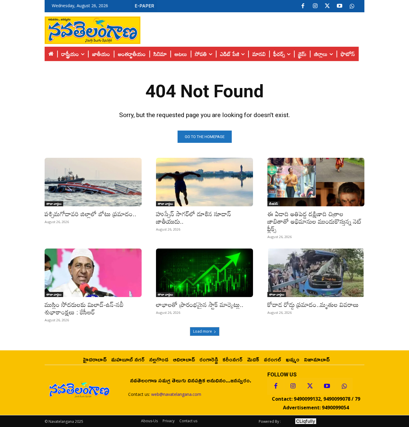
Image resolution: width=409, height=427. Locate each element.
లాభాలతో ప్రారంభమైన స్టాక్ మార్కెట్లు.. (199, 304)
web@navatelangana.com (176, 394)
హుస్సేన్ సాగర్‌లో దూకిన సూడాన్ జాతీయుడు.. (193, 218)
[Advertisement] (252, 28)
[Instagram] (315, 6)
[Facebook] (302, 6)
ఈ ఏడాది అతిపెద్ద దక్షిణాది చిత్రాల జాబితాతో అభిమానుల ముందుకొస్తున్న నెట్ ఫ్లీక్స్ (314, 221)
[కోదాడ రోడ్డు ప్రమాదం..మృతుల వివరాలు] (315, 273)
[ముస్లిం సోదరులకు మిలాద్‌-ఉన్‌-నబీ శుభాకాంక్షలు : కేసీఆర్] (93, 273)
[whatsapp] (351, 6)
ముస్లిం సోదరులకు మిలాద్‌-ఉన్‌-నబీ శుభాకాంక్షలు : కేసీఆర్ (84, 308)
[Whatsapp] (344, 386)
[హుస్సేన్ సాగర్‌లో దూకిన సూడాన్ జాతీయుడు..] (204, 182)
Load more (202, 331)
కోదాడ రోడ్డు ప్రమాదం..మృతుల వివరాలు (313, 304)
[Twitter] (327, 6)
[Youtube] (339, 6)
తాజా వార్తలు (53, 204)
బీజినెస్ (273, 204)
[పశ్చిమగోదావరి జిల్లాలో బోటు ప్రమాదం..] (93, 182)
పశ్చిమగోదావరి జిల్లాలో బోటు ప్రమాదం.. (90, 214)
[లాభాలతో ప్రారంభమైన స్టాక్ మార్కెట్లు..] (204, 273)
